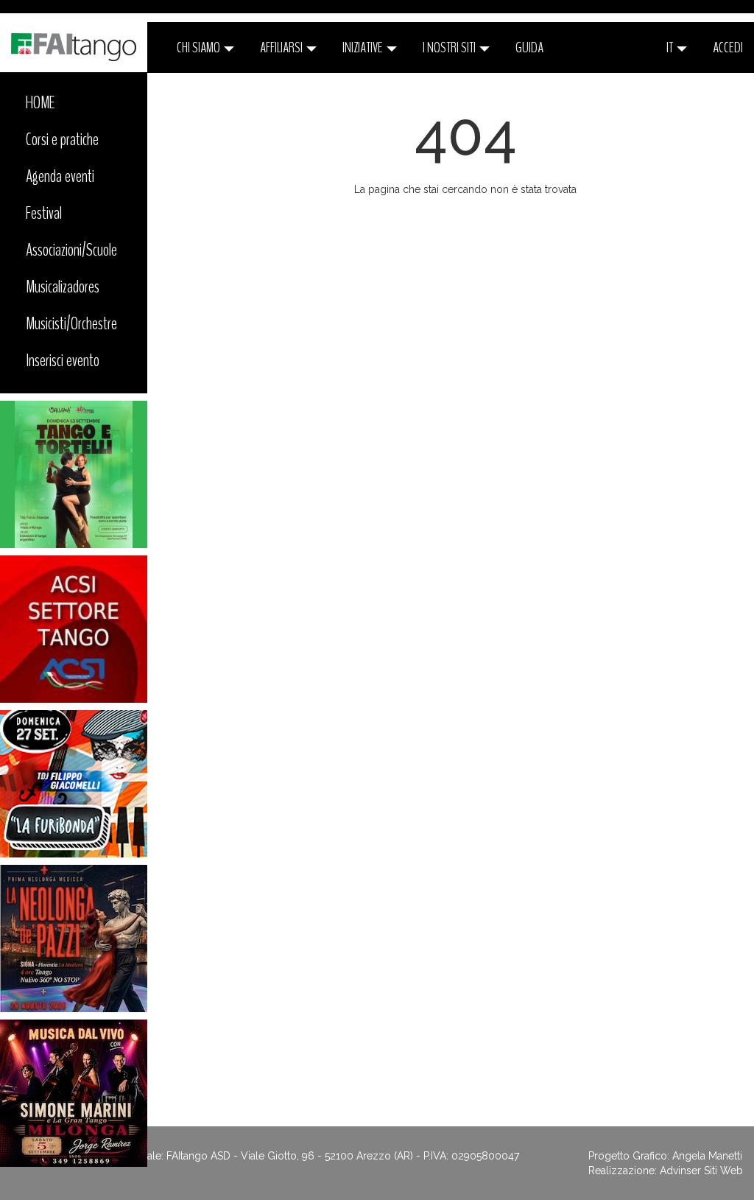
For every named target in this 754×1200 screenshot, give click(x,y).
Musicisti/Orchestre (71, 323)
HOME (40, 102)
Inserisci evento (62, 360)
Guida (529, 47)
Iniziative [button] (363, 47)
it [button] (670, 47)
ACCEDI (728, 47)
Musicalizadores (62, 286)
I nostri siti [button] (450, 47)
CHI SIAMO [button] (199, 47)
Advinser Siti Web (701, 1170)
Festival (44, 213)
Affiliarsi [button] (282, 47)
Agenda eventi (60, 176)
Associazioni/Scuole (71, 250)
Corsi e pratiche (62, 139)
